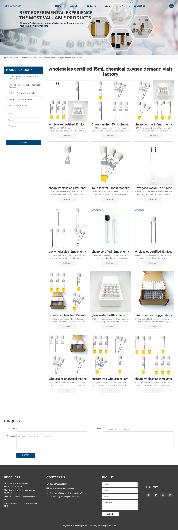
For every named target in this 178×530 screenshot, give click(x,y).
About (73, 6)
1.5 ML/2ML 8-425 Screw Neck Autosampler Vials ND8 (16, 485)
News (122, 6)
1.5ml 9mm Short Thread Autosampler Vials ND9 (19, 491)
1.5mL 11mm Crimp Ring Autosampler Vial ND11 (20, 505)
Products (91, 6)
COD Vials (24, 58)
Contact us (139, 6)
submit (26, 455)
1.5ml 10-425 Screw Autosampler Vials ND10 (19, 498)
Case (107, 6)
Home (58, 6)
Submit (23, 143)
